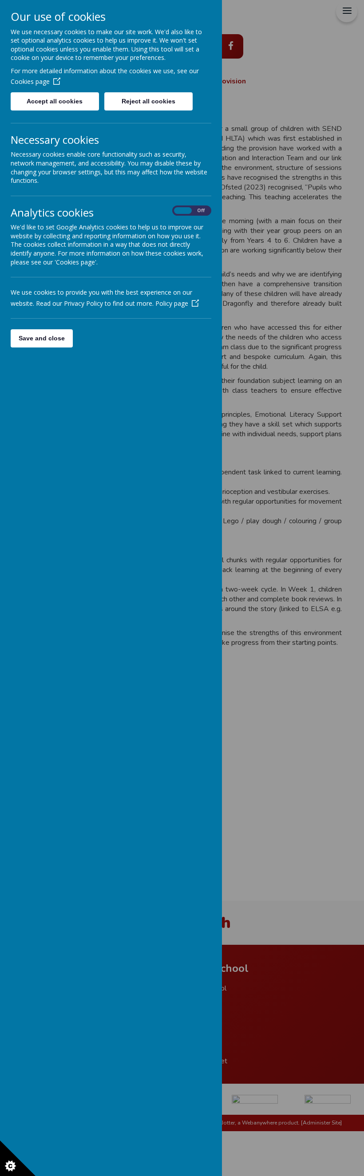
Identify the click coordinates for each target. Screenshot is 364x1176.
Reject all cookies (148, 101)
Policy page (171, 303)
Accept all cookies (55, 101)
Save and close (42, 338)
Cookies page (30, 81)
